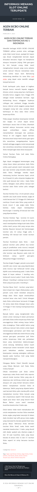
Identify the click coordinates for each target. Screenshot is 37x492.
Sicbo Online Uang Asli (18, 457)
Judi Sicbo (11, 455)
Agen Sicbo (25, 454)
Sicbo (16, 455)
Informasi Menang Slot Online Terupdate (18, 7)
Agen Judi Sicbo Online (13, 454)
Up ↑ (19, 488)
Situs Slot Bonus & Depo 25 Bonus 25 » (17, 475)
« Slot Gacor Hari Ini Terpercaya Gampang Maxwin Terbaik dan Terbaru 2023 (17, 467)
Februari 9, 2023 (9, 33)
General (13, 450)
